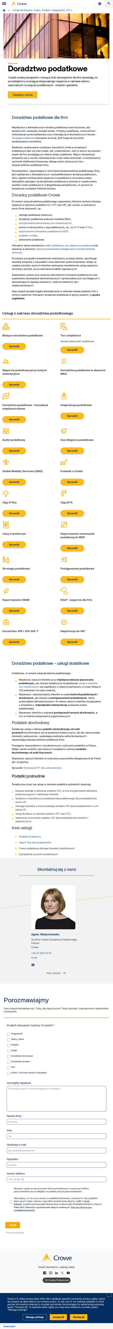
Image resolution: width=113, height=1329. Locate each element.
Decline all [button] (78, 1317)
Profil (34, 958)
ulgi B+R (74, 227)
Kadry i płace (17, 1039)
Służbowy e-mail (16, 1144)
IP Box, (89, 227)
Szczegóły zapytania (19, 1082)
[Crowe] (18, 3)
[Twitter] (64, 1273)
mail (33, 965)
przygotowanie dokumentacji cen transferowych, (45, 223)
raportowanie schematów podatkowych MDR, (44, 231)
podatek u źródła (28, 235)
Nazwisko (12, 1159)
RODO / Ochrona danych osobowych (29, 1072)
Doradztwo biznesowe (22, 1055)
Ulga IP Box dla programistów (35, 842)
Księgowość (17, 1033)
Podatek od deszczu (30, 836)
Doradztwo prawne (20, 1061)
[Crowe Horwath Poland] (58, 1273)
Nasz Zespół (53, 973)
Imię (9, 1130)
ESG (13, 1067)
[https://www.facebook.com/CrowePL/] (46, 1273)
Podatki (14, 1044)
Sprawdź (14, 346)
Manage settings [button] (35, 1317)
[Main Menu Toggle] (4, 3)
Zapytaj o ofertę (23, 95)
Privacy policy (9, 1326)
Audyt (14, 1050)
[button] (109, 1295)
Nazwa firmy (14, 1116)
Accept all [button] (58, 1317)
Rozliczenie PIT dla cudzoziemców (42, 768)
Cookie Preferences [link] (58, 1280)
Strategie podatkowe (23, 138)
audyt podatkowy (54, 245)
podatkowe (79, 245)
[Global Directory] (99, 3)
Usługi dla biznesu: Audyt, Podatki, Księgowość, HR (41, 10)
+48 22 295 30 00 (41, 953)
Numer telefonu (16, 1173)
